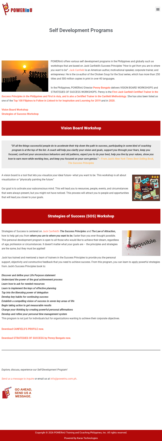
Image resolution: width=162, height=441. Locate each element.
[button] (157, 9)
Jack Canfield (76, 70)
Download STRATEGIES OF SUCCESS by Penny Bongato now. (36, 337)
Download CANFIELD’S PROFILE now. (23, 328)
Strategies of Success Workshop (20, 113)
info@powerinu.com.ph (63, 378)
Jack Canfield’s (51, 231)
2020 (112, 100)
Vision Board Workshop (15, 109)
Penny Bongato (101, 87)
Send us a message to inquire (18, 378)
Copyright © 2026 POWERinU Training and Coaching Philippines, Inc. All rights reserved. (81, 432)
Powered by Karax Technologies (81, 438)
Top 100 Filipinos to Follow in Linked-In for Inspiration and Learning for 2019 (57, 100)
